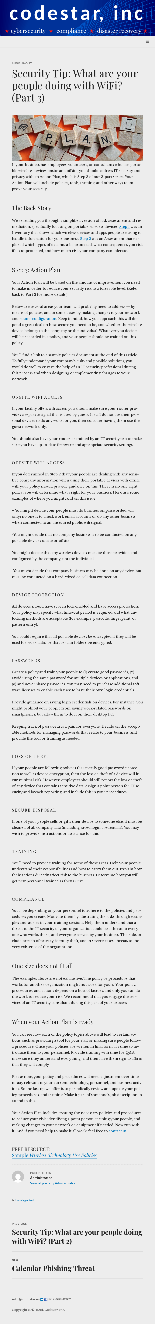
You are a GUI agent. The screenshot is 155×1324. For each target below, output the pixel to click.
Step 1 (124, 227)
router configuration (37, 319)
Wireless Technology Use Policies (63, 1155)
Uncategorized (25, 1200)
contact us (117, 1131)
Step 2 (85, 239)
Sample (20, 1155)
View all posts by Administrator (52, 1183)
